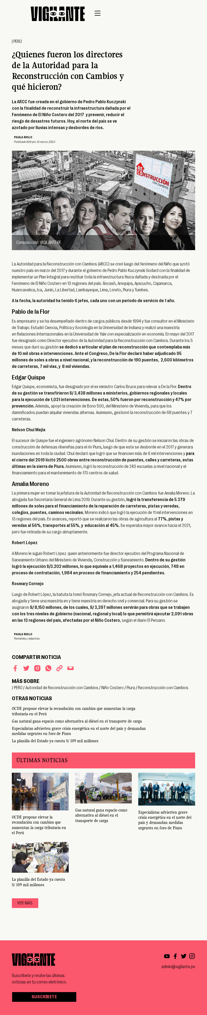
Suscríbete (44, 997)
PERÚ (17, 41)
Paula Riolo (23, 137)
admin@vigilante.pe (178, 966)
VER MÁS (25, 903)
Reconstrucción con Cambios (163, 687)
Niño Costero (112, 687)
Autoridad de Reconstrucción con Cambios (61, 687)
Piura (131, 687)
